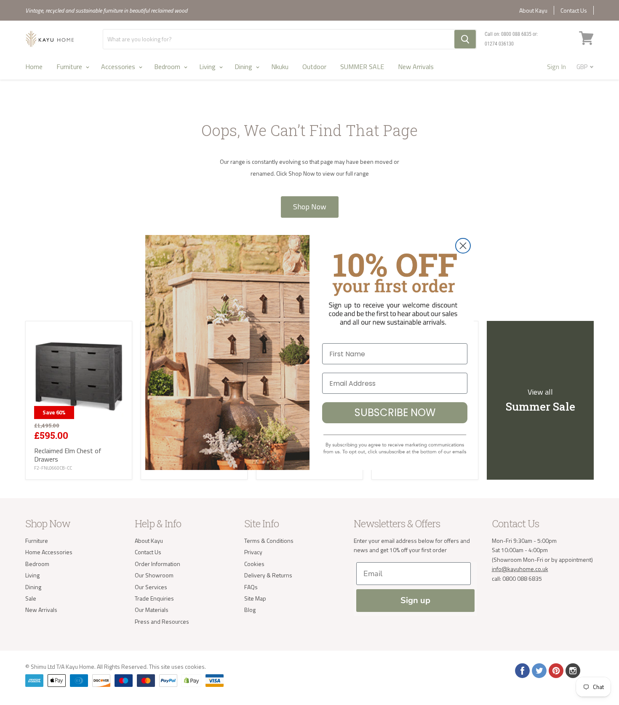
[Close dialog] (463, 245)
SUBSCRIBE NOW (395, 412)
